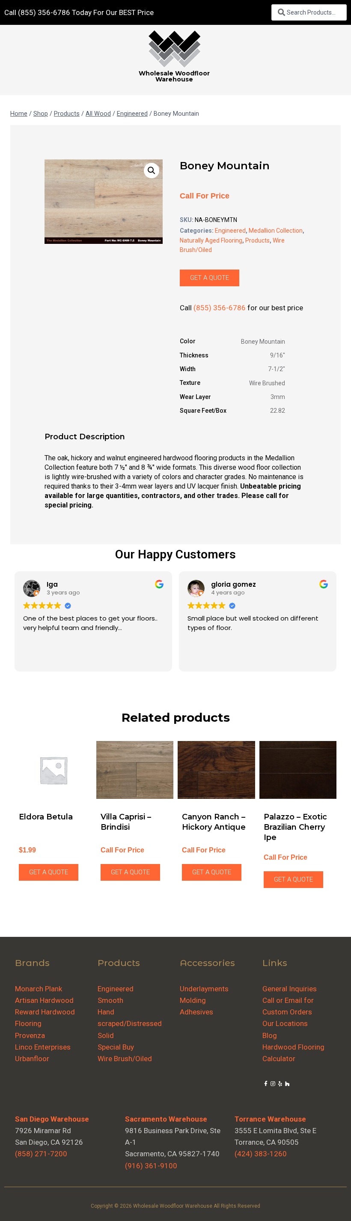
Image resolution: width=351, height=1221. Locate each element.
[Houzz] (287, 1084)
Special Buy (116, 1047)
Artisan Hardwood (44, 1000)
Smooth (110, 1000)
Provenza (30, 1035)
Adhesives (196, 1012)
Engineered (230, 230)
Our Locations (285, 1023)
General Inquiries (289, 988)
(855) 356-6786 (219, 307)
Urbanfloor (32, 1058)
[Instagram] (273, 1084)
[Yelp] (280, 1084)
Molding (193, 1000)
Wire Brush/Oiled (125, 1058)
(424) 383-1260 (261, 1153)
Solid (106, 1035)
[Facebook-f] (266, 1084)
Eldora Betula (46, 817)
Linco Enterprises (43, 1047)
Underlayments (204, 988)
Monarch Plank (38, 988)
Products (257, 240)
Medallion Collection (276, 230)
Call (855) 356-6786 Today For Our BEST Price (79, 12)
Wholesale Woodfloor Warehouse (174, 76)
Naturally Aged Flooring (211, 240)
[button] (151, 170)
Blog (269, 1035)
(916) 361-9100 (151, 1165)
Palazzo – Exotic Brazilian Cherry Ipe (295, 827)
